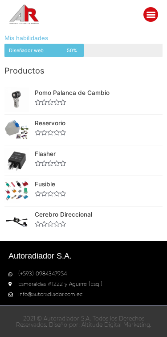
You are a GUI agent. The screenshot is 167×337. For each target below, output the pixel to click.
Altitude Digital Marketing (115, 324)
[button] (150, 14)
